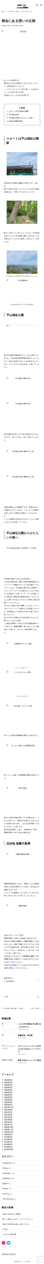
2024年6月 (8, 1084)
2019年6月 (8, 1144)
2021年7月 (8, 1112)
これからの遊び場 (9, 1234)
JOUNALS (16, 25)
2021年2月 (8, 1122)
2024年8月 (8, 1080)
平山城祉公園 (14, 114)
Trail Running (9, 1199)
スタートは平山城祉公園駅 (19, 111)
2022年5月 (8, 1102)
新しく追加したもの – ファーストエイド (18, 1219)
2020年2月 (8, 1134)
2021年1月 (8, 1124)
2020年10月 (8, 1132)
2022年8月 (8, 1099)
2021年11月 (8, 1107)
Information (9, 1173)
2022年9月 (8, 1097)
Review (7, 1188)
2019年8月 (8, 1139)
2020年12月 (8, 1127)
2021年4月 (8, 1119)
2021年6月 (8, 1114)
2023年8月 (8, 1089)
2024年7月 (8, 1082)
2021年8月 (8, 1109)
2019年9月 (8, 1137)
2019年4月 (8, 1146)
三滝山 (5, 1229)
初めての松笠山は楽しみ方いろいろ (16, 1224)
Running (7, 1193)
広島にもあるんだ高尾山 (12, 1214)
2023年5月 (8, 1094)
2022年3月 (8, 1104)
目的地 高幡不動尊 (16, 121)
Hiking (21, 25)
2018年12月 (8, 1149)
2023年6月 (8, 1092)
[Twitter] (8, 1243)
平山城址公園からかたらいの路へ (21, 118)
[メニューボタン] (41, 5)
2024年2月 (8, 1087)
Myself (6, 1183)
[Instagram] (3, 1243)
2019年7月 (8, 1142)
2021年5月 (8, 1117)
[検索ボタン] (37, 5)
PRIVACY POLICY (9, 1254)
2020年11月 (8, 1129)
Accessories (9, 1163)
